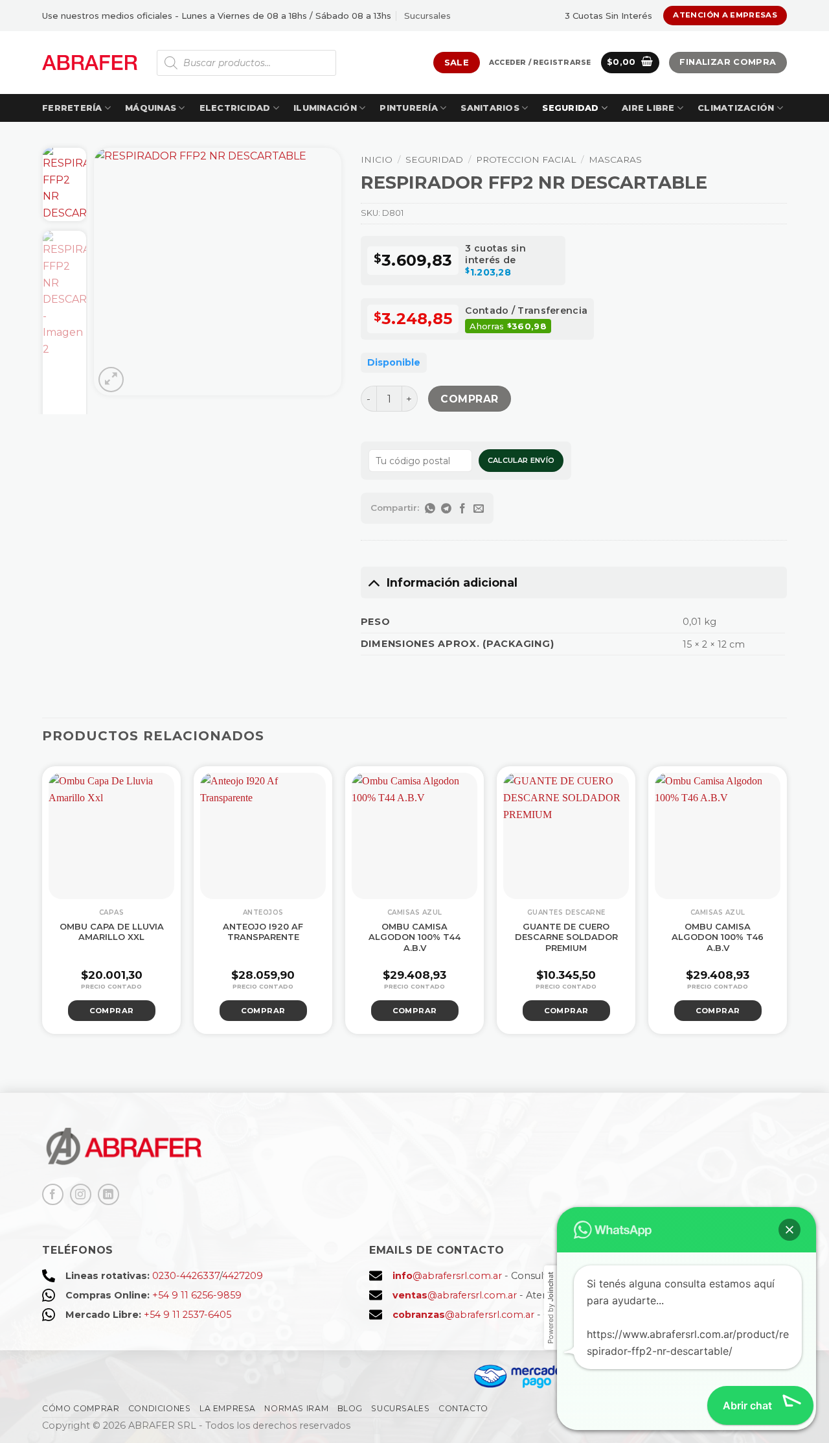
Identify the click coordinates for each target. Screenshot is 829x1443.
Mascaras (615, 159)
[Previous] (115, 271)
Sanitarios (489, 108)
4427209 (242, 1276)
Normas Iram (296, 1408)
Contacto (463, 1408)
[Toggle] (373, 582)
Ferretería (72, 108)
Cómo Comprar (80, 1408)
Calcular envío (521, 460)
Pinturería (409, 108)
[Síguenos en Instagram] (80, 1194)
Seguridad (570, 108)
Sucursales (427, 15)
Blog (350, 1408)
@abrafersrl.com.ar (447, 1276)
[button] (540, 63)
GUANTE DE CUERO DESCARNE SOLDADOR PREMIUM (566, 937)
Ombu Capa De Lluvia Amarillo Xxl (112, 932)
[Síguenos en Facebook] (52, 1194)
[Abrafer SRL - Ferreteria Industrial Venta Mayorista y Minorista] (89, 62)
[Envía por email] (479, 508)
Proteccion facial (526, 159)
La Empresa (227, 1408)
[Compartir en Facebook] (463, 508)
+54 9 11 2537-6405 (187, 1314)
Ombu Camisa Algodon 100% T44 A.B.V (414, 937)
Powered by (550, 1308)
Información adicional (452, 582)
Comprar (469, 399)
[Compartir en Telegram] (446, 508)
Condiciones (159, 1408)
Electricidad (235, 108)
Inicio (376, 159)
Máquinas (150, 108)
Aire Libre (648, 108)
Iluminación (325, 108)
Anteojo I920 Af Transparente (263, 932)
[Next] (320, 271)
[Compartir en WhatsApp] (430, 508)
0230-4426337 (186, 1276)
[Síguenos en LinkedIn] (108, 1194)
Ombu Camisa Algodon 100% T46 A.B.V (718, 937)
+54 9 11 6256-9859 (197, 1295)
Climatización (736, 108)
